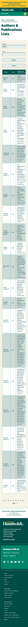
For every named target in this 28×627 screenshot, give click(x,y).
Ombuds (6, 619)
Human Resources (8, 595)
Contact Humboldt (9, 556)
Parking (6, 608)
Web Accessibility (9, 575)
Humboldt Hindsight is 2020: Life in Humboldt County (20, 246)
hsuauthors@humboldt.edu (14, 515)
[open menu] (25, 10)
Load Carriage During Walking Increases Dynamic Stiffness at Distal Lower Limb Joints (21, 285)
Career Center (7, 597)
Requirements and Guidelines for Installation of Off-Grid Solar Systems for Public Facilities (21, 212)
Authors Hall (10, 20)
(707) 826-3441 (14, 513)
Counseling (7, 606)
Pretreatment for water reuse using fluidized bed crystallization (21, 88)
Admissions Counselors (11, 553)
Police (6, 610)
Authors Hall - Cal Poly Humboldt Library (14, 511)
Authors (5, 13)
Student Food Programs (10, 612)
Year (3, 51)
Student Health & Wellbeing (11, 615)
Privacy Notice (8, 577)
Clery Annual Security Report (12, 617)
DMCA (5, 579)
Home (3, 20)
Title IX (6, 582)
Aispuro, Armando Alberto (6, 232)
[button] (20, 10)
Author (6, 72)
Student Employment (9, 593)
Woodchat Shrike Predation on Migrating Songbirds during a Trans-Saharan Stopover (21, 232)
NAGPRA (6, 584)
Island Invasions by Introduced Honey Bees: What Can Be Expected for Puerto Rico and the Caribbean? (21, 151)
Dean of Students (8, 604)
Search (4, 44)
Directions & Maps (9, 539)
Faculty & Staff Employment (11, 590)
